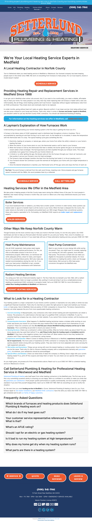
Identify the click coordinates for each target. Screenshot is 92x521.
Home (10, 7)
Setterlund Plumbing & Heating (14, 376)
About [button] (48, 7)
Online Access (41, 518)
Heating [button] (27, 7)
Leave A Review (78, 477)
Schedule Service (46, 83)
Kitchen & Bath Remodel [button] (37, 8)
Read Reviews (57, 477)
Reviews (60, 7)
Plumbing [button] (20, 7)
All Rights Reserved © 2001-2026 (52, 518)
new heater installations (24, 391)
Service (14, 476)
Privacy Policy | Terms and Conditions (46, 520)
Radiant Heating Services (21, 289)
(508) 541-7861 (78, 7)
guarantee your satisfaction (15, 380)
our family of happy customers (32, 393)
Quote (35, 476)
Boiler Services (16, 219)
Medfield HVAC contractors (44, 391)
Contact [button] (53, 7)
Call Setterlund (64, 181)
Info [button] (14, 7)
